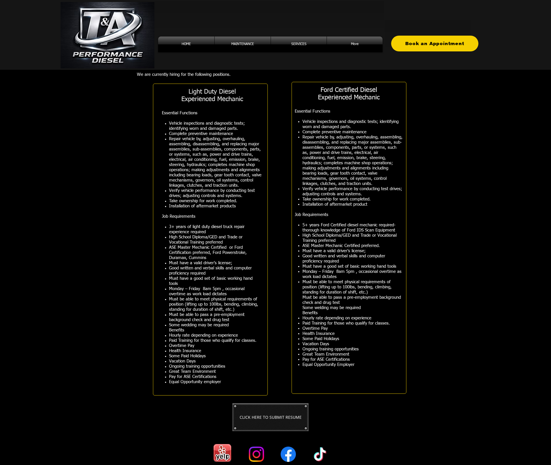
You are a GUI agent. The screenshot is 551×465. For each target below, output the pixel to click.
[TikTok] (320, 454)
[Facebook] (288, 454)
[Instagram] (256, 454)
